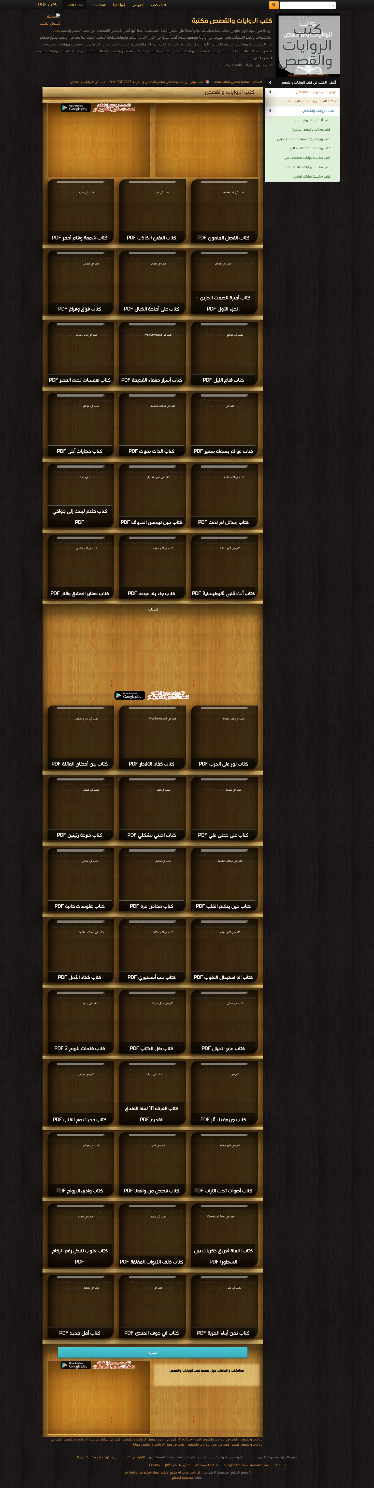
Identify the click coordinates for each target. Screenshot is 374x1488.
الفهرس (138, 5)
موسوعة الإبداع (182, 1478)
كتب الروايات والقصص (318, 111)
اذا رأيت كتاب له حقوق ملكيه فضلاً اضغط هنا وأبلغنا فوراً (161, 1473)
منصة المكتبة (259, 1465)
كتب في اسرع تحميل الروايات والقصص (149, 1440)
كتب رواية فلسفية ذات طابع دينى (306, 148)
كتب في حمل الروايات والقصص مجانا (158, 1445)
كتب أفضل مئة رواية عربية (312, 120)
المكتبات (99, 5)
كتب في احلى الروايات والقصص (208, 1445)
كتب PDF (47, 5)
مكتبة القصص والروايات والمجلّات (312, 101)
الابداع (257, 82)
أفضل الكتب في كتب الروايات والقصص (308, 83)
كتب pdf (171, 1465)
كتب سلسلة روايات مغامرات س (307, 158)
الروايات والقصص (251, 1440)
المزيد (152, 1352)
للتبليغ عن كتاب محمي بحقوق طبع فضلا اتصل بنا (111, 1457)
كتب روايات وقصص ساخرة (311, 130)
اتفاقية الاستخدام (206, 1465)
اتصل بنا (184, 1465)
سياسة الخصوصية (236, 1465)
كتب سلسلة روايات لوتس (311, 177)
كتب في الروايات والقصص (88, 82)
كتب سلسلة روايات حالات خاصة (307, 167)
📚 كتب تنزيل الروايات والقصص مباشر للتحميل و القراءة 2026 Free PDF (160, 82)
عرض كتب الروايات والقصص (316, 92)
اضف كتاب (158, 5)
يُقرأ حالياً (119, 5)
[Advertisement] (153, 648)
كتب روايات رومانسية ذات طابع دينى (303, 139)
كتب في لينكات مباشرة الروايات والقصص (92, 1440)
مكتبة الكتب (74, 5)
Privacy (154, 1465)
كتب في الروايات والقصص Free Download (208, 1440)
